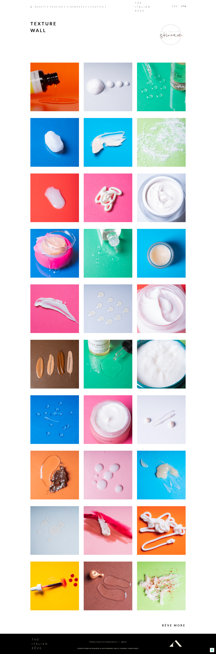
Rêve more (174, 625)
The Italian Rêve (143, 6)
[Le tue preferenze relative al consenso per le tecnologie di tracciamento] (212, 650)
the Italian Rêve (94, 648)
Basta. (136, 648)
